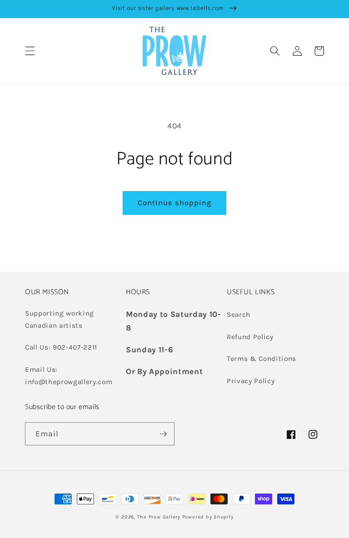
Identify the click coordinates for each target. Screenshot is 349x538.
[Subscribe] (163, 434)
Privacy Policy (250, 381)
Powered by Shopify (208, 517)
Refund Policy (250, 337)
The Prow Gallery (158, 517)
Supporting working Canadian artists (59, 319)
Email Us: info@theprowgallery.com (68, 375)
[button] (30, 51)
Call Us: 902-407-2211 (61, 347)
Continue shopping (175, 202)
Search (238, 315)
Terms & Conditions (261, 359)
